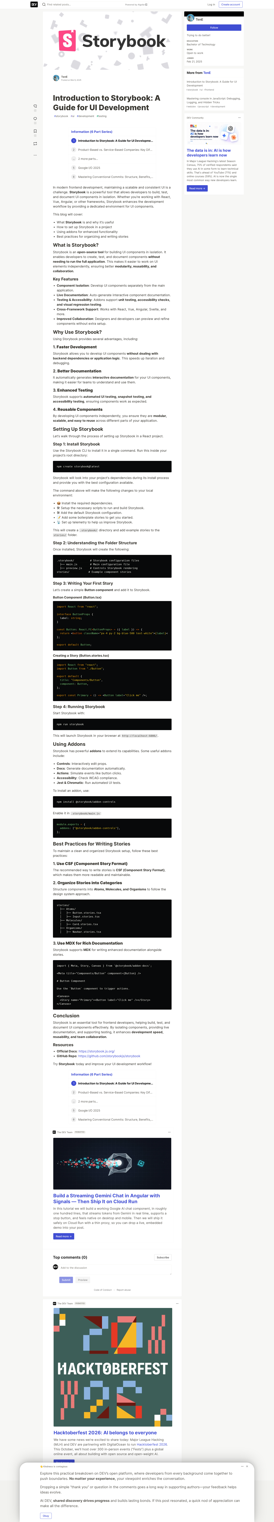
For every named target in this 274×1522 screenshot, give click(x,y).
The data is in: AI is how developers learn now (209, 152)
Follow (214, 27)
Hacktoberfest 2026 (152, 1444)
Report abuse (124, 1289)
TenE (64, 76)
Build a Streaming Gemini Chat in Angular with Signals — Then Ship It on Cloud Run (106, 1198)
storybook (61, 116)
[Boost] (35, 143)
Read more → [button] (64, 1236)
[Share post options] (35, 155)
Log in (211, 4)
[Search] (44, 4)
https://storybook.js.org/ (97, 1051)
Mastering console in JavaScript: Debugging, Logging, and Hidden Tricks (213, 102)
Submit (66, 1279)
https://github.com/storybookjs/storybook (109, 1056)
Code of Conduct (103, 1289)
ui (72, 116)
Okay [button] (46, 1515)
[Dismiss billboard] (247, 1466)
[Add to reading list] (35, 133)
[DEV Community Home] (34, 4)
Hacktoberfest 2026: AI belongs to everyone (105, 1432)
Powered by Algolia (135, 4)
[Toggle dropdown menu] (169, 1132)
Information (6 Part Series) (91, 132)
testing (102, 116)
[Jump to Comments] (35, 120)
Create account (230, 4)
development (85, 116)
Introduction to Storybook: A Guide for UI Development (211, 85)
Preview (83, 1279)
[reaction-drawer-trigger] (35, 108)
